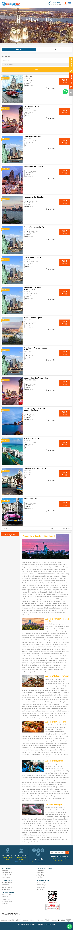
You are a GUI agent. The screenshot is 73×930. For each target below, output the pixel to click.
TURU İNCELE (64, 81)
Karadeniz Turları (6, 899)
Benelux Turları (6, 898)
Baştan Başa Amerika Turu (35, 227)
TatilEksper (4, 44)
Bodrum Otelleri (41, 884)
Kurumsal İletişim (7, 874)
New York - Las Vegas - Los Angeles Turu (35, 288)
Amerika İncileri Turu (32, 136)
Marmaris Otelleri (41, 886)
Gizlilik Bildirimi (6, 878)
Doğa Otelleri (40, 889)
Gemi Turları (39, 878)
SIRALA (54, 49)
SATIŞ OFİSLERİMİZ (7, 855)
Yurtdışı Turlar (12, 44)
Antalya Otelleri (40, 882)
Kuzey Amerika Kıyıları (33, 317)
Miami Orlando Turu (32, 438)
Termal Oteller (6, 889)
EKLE (67, 852)
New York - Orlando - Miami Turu (35, 349)
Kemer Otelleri (40, 888)
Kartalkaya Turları (7, 901)
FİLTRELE (19, 49)
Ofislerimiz (5, 876)
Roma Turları (5, 903)
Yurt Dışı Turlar (40, 876)
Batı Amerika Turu (31, 106)
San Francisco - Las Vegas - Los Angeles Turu (35, 409)
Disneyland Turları (7, 894)
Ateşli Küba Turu (30, 499)
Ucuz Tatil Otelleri (7, 886)
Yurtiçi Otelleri (40, 871)
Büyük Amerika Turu (32, 257)
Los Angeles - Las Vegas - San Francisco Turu (36, 379)
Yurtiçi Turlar (40, 874)
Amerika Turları (21, 44)
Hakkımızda (5, 871)
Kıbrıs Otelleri (40, 872)
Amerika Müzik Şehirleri (34, 167)
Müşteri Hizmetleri (7, 872)
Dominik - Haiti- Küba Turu (35, 468)
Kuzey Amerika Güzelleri (34, 197)
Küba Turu (28, 76)
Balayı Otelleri (5, 884)
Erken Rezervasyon (7, 882)
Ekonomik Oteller (7, 888)
